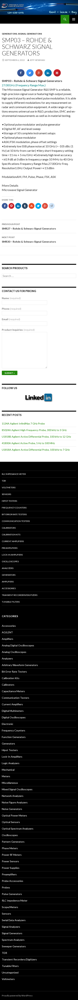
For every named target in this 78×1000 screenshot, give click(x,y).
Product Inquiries (18, 329)
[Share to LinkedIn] (48, 75)
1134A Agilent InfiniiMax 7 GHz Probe (23, 423)
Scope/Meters (10, 907)
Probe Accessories (12, 880)
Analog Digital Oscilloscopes (18, 645)
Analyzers (7, 568)
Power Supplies (10, 867)
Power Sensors (10, 861)
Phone (11, 308)
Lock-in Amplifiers (12, 554)
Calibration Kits (11, 534)
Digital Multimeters (13, 710)
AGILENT (7, 632)
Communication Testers (16, 521)
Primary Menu (73, 19)
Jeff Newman (37, 60)
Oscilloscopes (10, 561)
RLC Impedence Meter (14, 900)
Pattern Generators (13, 841)
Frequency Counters (14, 507)
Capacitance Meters (13, 691)
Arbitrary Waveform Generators (20, 665)
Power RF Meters (12, 854)
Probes (6, 887)
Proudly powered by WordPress (17, 995)
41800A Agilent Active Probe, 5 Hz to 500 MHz (28, 443)
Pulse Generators (12, 894)
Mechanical (8, 769)
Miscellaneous (10, 782)
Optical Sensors (11, 822)
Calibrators (9, 527)
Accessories (9, 588)
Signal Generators (30, 33)
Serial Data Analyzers (14, 920)
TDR (4, 480)
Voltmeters (8, 487)
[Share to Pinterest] (57, 75)
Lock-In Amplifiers (12, 756)
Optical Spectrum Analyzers (17, 828)
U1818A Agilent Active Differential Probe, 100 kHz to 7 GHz (36, 449)
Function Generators (14, 737)
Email (11, 319)
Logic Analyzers (10, 763)
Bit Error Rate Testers (14, 514)
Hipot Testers (9, 501)
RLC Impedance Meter (14, 474)
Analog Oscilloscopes (14, 651)
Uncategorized (10, 972)
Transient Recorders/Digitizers (19, 595)
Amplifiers (8, 581)
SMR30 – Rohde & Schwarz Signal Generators (29, 239)
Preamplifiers (9, 548)
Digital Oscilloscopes (14, 717)
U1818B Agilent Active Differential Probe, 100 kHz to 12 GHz (36, 436)
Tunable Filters (11, 601)
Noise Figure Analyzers (15, 802)
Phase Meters (10, 848)
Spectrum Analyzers (13, 939)
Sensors (6, 494)
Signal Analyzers (11, 926)
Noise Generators (12, 808)
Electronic (7, 723)
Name (11, 298)
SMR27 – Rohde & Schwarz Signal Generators (29, 226)
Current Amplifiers (13, 541)
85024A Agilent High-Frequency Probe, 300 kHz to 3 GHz (34, 430)
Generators (9, 33)
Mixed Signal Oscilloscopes (17, 789)
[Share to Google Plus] (39, 75)
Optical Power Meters (14, 815)
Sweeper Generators (14, 946)
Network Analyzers (12, 795)
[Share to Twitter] (30, 75)
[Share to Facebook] (20, 75)
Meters (6, 776)
